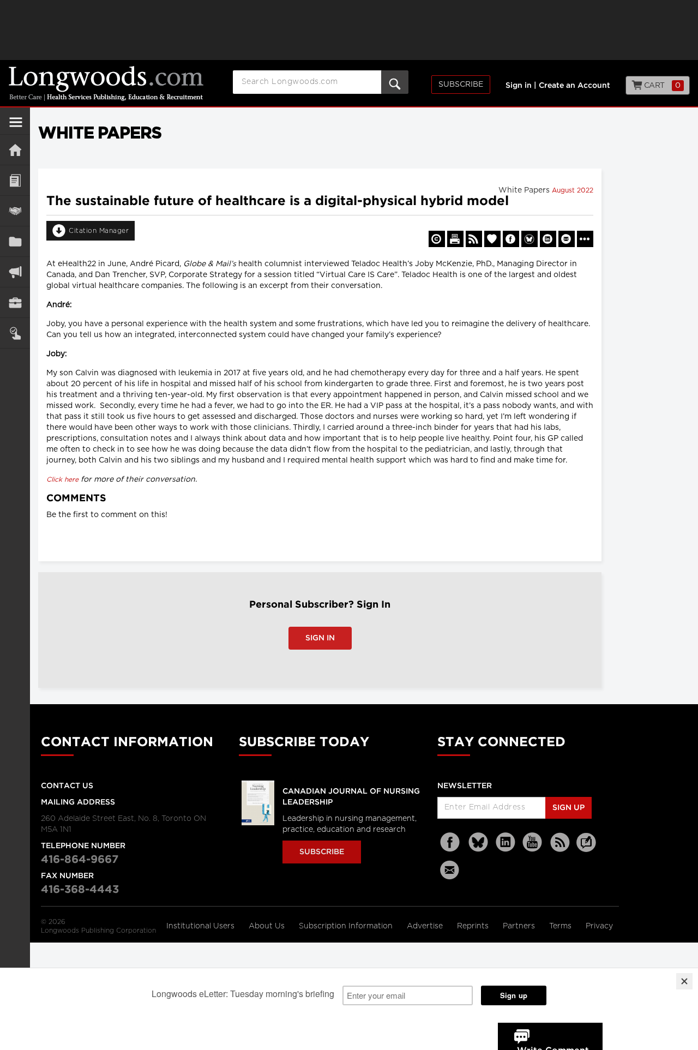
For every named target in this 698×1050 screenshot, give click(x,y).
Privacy (599, 926)
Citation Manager (99, 230)
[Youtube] (533, 842)
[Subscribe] (15, 333)
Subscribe (460, 84)
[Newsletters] (451, 870)
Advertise (426, 926)
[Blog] (586, 848)
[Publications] (15, 241)
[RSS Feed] (560, 842)
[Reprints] (437, 239)
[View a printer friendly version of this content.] (455, 239)
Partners (520, 926)
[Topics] (15, 180)
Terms (561, 926)
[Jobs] (15, 302)
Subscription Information (346, 926)
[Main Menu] (15, 126)
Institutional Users (201, 926)
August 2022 (572, 190)
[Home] (15, 150)
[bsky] (478, 842)
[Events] (15, 211)
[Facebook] (451, 842)
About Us (268, 926)
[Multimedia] (15, 272)
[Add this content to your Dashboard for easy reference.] (492, 239)
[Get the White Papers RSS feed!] (474, 239)
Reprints (474, 926)
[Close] (684, 981)
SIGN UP (568, 808)
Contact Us (67, 786)
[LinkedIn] (505, 842)
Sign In (320, 638)
